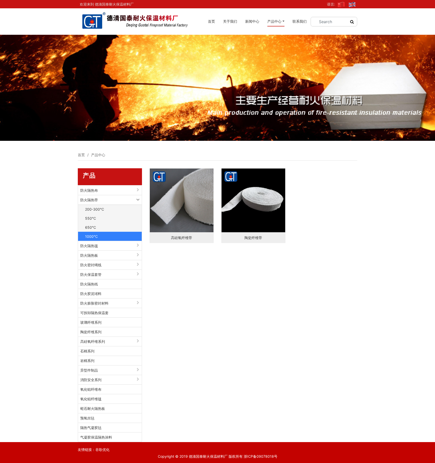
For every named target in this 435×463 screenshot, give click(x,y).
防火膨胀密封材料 (94, 303)
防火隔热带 (89, 200)
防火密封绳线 (90, 265)
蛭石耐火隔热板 (92, 408)
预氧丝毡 (87, 418)
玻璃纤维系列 (90, 322)
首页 (211, 21)
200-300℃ (94, 209)
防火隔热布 (89, 190)
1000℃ (91, 236)
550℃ (90, 218)
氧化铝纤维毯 (90, 399)
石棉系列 (87, 351)
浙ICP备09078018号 (260, 456)
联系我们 (300, 21)
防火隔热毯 (89, 246)
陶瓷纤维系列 (90, 332)
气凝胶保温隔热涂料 (96, 437)
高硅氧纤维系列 (92, 341)
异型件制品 (89, 370)
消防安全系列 (90, 380)
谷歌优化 (102, 449)
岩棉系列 (87, 360)
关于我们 (230, 21)
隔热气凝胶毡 (90, 427)
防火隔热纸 (89, 284)
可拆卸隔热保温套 (94, 313)
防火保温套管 (90, 274)
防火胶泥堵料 (90, 293)
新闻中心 (252, 21)
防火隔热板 (89, 255)
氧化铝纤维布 (90, 389)
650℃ (90, 227)
